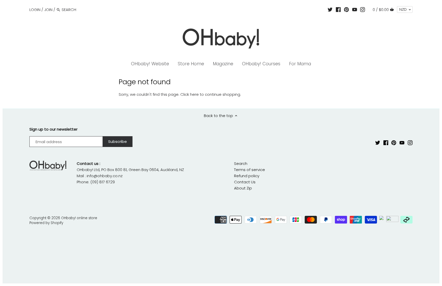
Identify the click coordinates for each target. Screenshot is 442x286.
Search (240, 163)
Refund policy (246, 175)
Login (34, 9)
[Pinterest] (346, 9)
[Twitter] (330, 9)
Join (48, 9)
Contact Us (245, 182)
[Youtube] (354, 9)
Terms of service (249, 169)
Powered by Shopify (46, 222)
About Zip (243, 188)
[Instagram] (362, 9)
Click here (189, 94)
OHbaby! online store (79, 218)
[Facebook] (338, 9)
